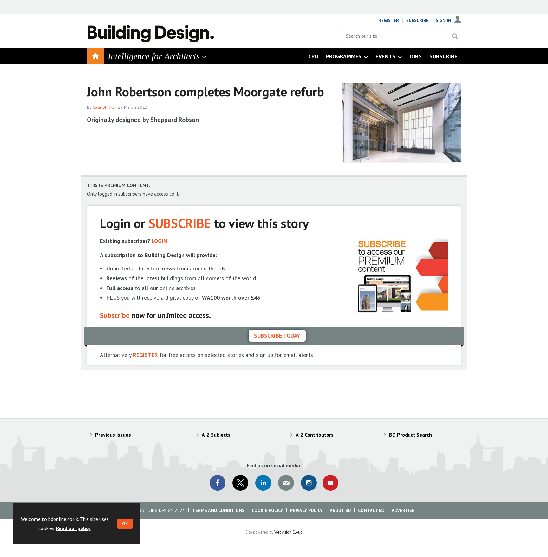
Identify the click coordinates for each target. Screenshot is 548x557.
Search (455, 36)
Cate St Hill (103, 107)
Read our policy (73, 528)
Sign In (443, 20)
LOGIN (159, 240)
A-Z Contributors (315, 434)
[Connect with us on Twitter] (240, 483)
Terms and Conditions (218, 510)
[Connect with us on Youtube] (330, 483)
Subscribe (417, 20)
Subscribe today (277, 335)
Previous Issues (113, 434)
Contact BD (371, 510)
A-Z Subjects (216, 434)
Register (388, 20)
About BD (340, 510)
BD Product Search (410, 434)
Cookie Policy (267, 510)
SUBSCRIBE (179, 223)
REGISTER (145, 355)
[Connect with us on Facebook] (217, 483)
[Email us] (286, 483)
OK (125, 524)
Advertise (403, 510)
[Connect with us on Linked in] (263, 483)
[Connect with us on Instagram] (309, 483)
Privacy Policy (306, 510)
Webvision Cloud (288, 531)
